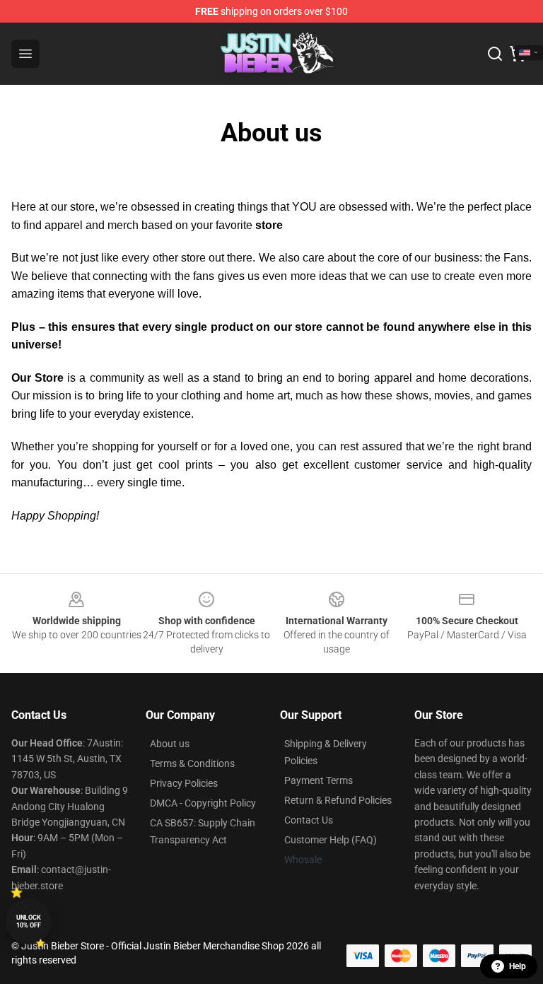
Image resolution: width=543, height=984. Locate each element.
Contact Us (308, 820)
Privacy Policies (184, 783)
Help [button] (517, 966)
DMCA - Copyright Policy (203, 803)
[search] (494, 53)
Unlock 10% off (28, 921)
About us (169, 743)
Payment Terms (318, 780)
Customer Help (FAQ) (330, 839)
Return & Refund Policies (338, 800)
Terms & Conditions (192, 763)
